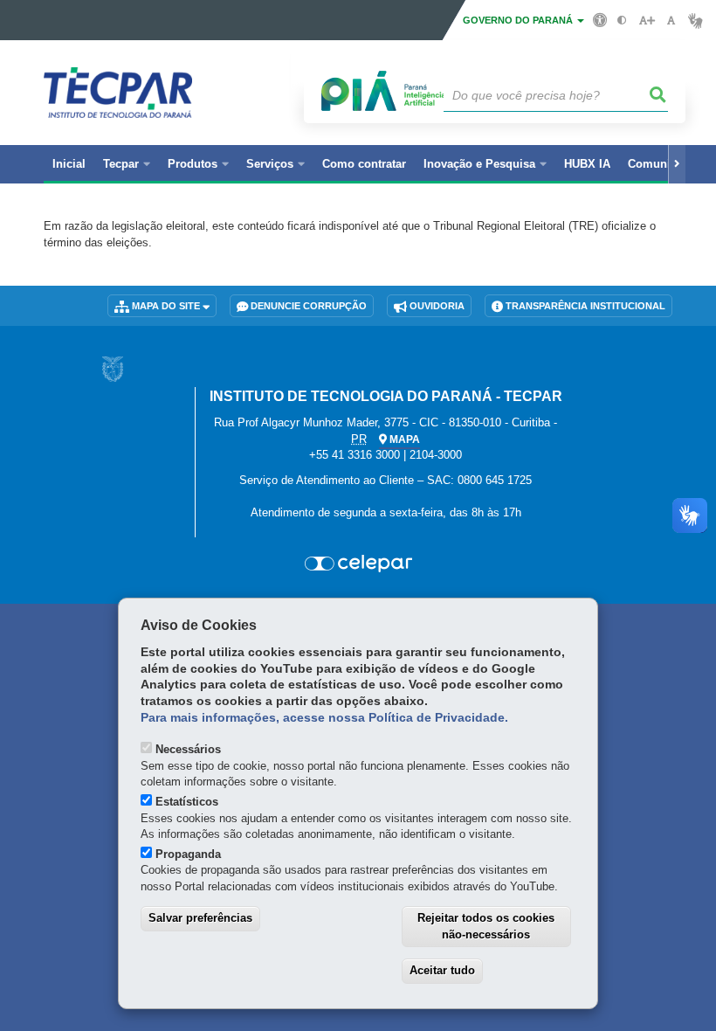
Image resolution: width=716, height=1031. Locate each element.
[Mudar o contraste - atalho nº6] (622, 20)
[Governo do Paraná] (112, 369)
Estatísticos (186, 801)
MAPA (403, 439)
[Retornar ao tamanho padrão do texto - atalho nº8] (671, 20)
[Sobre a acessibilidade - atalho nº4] (600, 19)
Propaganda (188, 854)
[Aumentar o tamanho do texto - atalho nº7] (647, 20)
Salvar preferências (200, 917)
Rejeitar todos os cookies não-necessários (485, 926)
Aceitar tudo (442, 970)
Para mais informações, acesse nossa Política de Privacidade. (324, 717)
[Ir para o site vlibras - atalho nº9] (695, 20)
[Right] (676, 164)
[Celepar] (358, 563)
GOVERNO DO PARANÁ (519, 20)
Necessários (188, 749)
